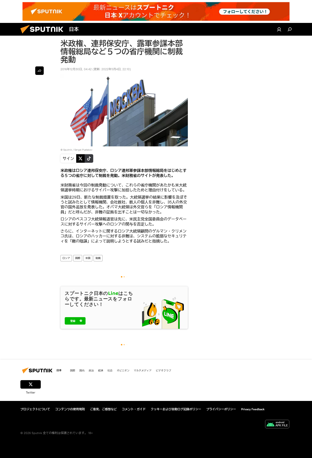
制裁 (98, 258)
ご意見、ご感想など (103, 409)
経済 (100, 370)
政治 (91, 370)
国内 (81, 370)
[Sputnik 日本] (43, 34)
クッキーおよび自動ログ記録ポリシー (176, 409)
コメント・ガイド (134, 409)
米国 (87, 258)
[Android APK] (277, 424)
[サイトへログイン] (279, 29)
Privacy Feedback (252, 409)
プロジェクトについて (35, 409)
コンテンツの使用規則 (70, 409)
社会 (109, 370)
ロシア (66, 258)
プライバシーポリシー (221, 409)
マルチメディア (143, 370)
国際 (77, 258)
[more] (39, 70)
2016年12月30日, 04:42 (76, 69)
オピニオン (123, 370)
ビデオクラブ (163, 370)
